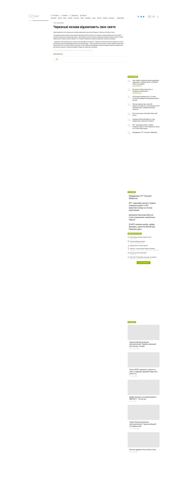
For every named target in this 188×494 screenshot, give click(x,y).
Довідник (75, 15)
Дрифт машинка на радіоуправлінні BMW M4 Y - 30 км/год (142, 398)
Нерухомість (88, 18)
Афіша (84, 15)
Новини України (120, 18)
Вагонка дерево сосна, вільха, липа (142, 450)
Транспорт (99, 18)
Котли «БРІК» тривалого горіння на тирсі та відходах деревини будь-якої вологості (143, 372)
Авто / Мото (76, 18)
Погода (93, 18)
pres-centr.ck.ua (58, 54)
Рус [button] (149, 16)
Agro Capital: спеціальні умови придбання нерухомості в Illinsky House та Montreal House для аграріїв (145, 82)
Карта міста (111, 18)
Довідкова (105, 18)
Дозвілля (60, 18)
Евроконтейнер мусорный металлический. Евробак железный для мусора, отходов (142, 344)
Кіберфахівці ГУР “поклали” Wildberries (144, 132)
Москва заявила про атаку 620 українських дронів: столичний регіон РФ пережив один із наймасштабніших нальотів (145, 106)
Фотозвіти (70, 18)
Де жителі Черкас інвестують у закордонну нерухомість (142, 90)
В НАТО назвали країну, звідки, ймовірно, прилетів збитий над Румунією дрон (142, 226)
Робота (82, 18)
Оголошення (53, 18)
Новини (65, 15)
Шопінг (64, 18)
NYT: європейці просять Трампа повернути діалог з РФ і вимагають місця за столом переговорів (145, 126)
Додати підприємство (143, 262)
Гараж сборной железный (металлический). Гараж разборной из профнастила (142, 424)
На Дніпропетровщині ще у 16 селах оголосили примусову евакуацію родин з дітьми (145, 98)
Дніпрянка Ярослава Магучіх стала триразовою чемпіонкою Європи (143, 120)
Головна (56, 15)
